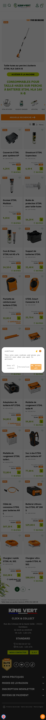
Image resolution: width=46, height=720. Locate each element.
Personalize (23, 367)
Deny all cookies (11, 367)
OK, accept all (36, 367)
